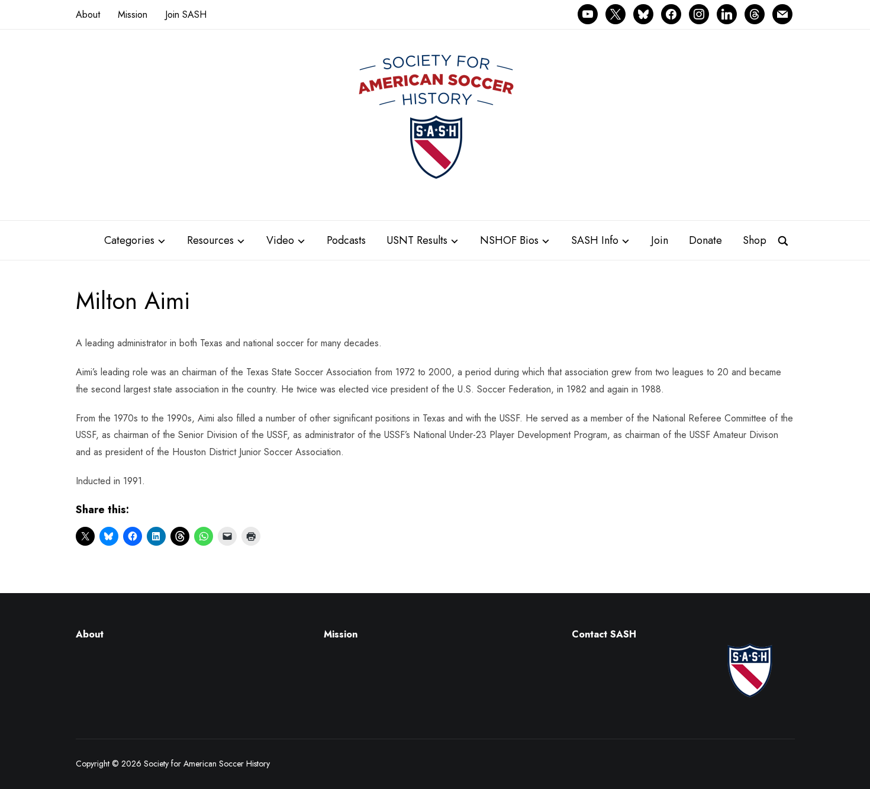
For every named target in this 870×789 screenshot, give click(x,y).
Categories (129, 240)
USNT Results (416, 240)
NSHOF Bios (509, 240)
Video (280, 240)
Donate (705, 240)
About (88, 14)
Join (659, 240)
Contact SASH (605, 634)
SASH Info (594, 240)
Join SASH (186, 14)
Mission (132, 14)
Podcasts (346, 240)
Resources (210, 240)
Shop (754, 240)
